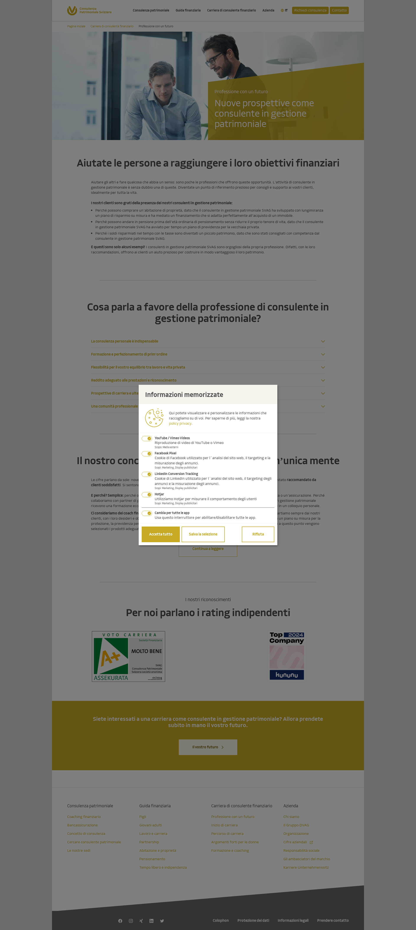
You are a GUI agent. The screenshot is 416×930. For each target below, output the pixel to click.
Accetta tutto (160, 534)
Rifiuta (258, 534)
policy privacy (180, 423)
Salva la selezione (203, 534)
